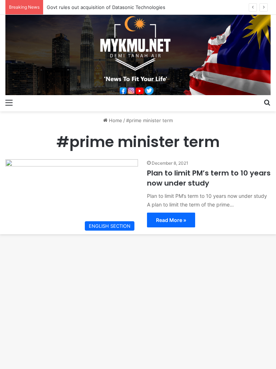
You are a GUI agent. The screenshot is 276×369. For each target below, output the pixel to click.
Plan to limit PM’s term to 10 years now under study (209, 178)
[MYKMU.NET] (138, 55)
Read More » (171, 220)
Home (114, 120)
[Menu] (9, 102)
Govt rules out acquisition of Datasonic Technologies (106, 7)
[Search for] (267, 102)
